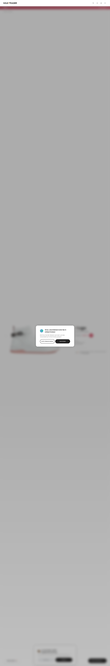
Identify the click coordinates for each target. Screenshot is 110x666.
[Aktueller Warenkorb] (101, 3)
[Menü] (105, 3)
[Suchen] (93, 3)
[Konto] (97, 3)
